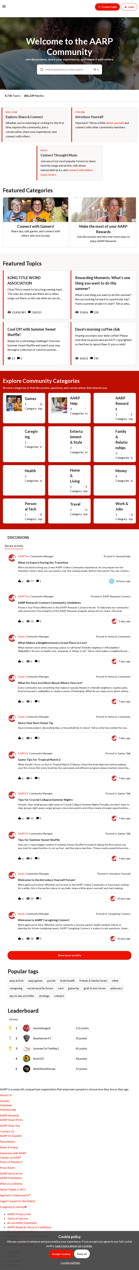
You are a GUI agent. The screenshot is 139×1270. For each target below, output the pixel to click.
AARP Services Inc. (11, 1173)
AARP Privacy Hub (19, 1214)
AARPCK (23, 753)
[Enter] (40, 69)
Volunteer (6, 1105)
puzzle (51, 980)
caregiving (15, 988)
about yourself (115, 122)
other (115, 980)
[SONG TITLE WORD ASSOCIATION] (35, 294)
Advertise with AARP (13, 1153)
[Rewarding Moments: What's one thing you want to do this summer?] (103, 294)
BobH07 (38, 1058)
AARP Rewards (9, 1115)
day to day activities (21, 995)
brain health (67, 980)
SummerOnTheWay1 (46, 1048)
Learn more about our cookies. (73, 1245)
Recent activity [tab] (14, 545)
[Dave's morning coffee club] (103, 343)
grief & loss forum (95, 988)
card (60, 988)
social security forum (40, 988)
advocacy (116, 988)
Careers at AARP (10, 1157)
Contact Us (7, 1131)
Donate (4, 1101)
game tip (73, 988)
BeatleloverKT (42, 1038)
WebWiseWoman (44, 1068)
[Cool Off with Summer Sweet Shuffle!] (35, 343)
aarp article (16, 980)
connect (59, 995)
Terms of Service (17, 1218)
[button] (69, 1262)
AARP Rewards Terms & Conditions (29, 1227)
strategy (44, 995)
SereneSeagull (41, 1028)
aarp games (35, 980)
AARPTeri (23, 556)
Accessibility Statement (22, 1222)
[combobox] (69, 69)
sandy (21, 636)
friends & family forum (93, 980)
